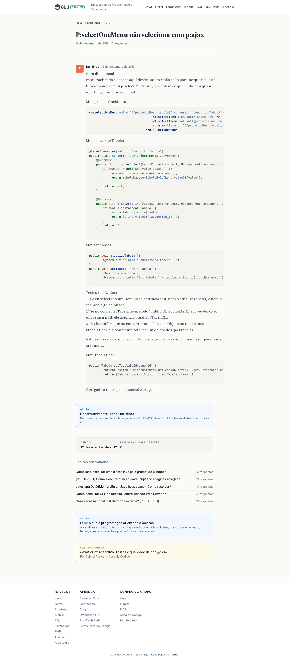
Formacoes (87, 604)
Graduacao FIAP (90, 615)
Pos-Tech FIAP (90, 620)
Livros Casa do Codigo (95, 626)
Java (148, 7)
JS (208, 7)
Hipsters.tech (129, 620)
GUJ (79, 23)
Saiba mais (141, 654)
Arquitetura (62, 642)
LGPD (175, 654)
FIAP (123, 609)
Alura (123, 598)
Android (228, 7)
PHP (216, 7)
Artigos (84, 609)
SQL (200, 7)
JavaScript (62, 626)
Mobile (189, 7)
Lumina (125, 604)
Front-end (92, 23)
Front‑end (173, 7)
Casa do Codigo (131, 615)
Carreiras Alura (89, 598)
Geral (159, 7)
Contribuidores (160, 654)
